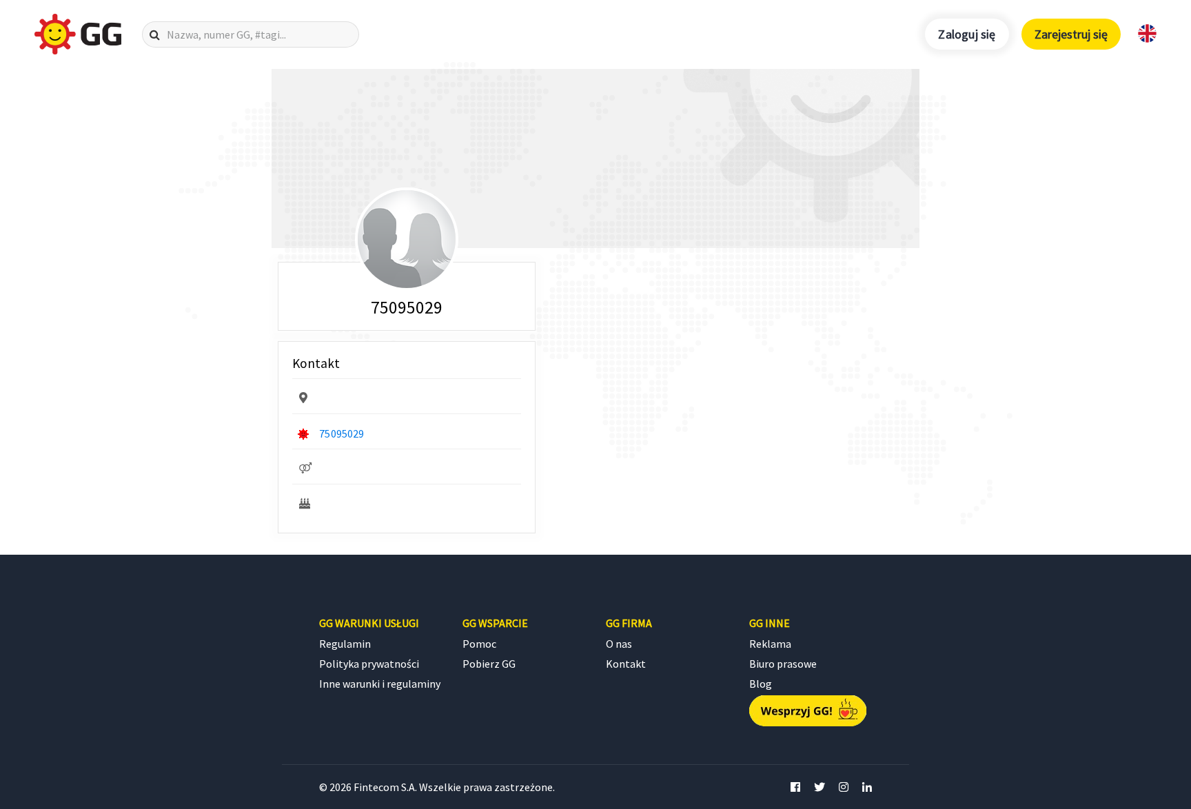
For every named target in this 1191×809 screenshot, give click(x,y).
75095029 (341, 433)
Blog (760, 683)
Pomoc (479, 644)
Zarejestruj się (1071, 34)
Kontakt (626, 663)
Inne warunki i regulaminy (379, 683)
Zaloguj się (966, 34)
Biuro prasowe (783, 663)
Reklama (770, 644)
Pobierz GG (489, 663)
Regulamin (345, 644)
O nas (619, 644)
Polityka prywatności (369, 663)
